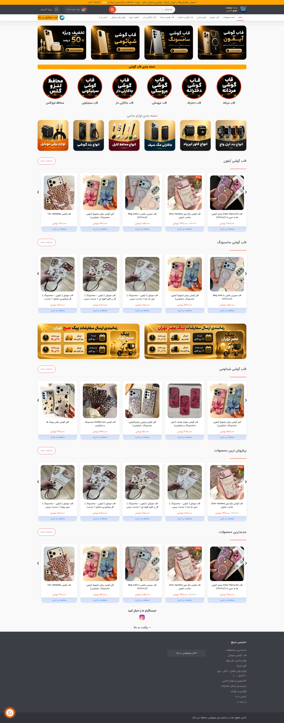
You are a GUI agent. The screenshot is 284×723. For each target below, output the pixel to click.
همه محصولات (229, 17)
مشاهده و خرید (227, 229)
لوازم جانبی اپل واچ (236, 661)
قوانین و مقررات (238, 691)
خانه (240, 17)
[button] (76, 9)
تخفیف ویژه (134, 17)
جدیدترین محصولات (236, 650)
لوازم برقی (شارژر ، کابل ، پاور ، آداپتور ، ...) (231, 673)
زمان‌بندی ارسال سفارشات (233, 686)
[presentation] (246, 192)
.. (101, 2)
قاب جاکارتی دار (149, 17)
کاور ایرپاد (241, 666)
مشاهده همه (46, 161)
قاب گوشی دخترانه (185, 17)
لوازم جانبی (201, 17)
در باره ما (241, 702)
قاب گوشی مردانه (167, 17)
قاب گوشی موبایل (237, 655)
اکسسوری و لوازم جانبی (234, 681)
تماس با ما (103, 17)
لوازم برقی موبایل (118, 17)
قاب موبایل (214, 17)
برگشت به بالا (141, 627)
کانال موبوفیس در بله (186, 653)
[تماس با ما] (10, 713)
